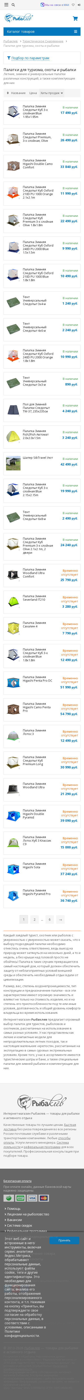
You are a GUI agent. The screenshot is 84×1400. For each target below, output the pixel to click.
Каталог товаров (21, 31)
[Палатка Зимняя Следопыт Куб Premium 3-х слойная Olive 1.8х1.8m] (13, 221)
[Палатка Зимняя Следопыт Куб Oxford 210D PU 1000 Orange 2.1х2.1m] (13, 193)
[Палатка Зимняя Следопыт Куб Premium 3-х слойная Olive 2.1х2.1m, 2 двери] (13, 545)
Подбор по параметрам (30, 58)
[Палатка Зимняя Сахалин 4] (13, 629)
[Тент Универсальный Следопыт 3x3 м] (13, 384)
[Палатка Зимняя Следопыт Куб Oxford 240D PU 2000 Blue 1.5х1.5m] (13, 248)
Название (18, 93)
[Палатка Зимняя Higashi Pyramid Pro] (13, 896)
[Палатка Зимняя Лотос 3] (13, 736)
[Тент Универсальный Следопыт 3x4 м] (13, 303)
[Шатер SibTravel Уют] (13, 464)
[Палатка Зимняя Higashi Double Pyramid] (13, 816)
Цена (33, 93)
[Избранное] (73, 5)
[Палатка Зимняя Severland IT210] (13, 602)
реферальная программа (42, 1147)
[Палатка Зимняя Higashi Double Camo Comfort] (13, 166)
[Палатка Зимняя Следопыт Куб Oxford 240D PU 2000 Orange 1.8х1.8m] (13, 356)
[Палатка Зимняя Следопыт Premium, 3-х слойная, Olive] (13, 140)
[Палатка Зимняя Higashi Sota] (13, 870)
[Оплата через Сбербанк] (9, 1198)
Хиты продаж (50, 93)
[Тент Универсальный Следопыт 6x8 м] (13, 518)
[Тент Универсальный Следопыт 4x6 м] (13, 330)
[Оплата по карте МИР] (20, 1198)
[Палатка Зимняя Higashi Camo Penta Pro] (13, 710)
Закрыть (77, 1398)
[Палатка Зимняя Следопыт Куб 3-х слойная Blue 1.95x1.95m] (13, 112)
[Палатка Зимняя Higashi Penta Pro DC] (13, 683)
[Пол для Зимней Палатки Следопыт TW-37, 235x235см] (13, 410)
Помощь (14, 1208)
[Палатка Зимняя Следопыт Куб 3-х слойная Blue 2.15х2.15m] (13, 490)
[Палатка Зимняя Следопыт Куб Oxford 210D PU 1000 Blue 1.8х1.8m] (13, 275)
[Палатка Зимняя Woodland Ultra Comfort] (13, 575)
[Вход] (78, 5)
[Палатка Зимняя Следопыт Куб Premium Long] (13, 763)
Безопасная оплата (18, 1181)
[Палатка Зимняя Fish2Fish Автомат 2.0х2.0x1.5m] (13, 437)
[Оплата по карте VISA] (32, 1198)
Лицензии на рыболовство (28, 1214)
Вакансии (14, 1220)
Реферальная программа (27, 1231)
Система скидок (19, 1225)
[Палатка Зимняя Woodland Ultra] (13, 790)
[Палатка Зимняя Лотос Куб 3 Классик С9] (13, 843)
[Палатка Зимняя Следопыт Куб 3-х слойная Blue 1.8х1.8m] (13, 655)
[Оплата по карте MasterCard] (43, 1198)
